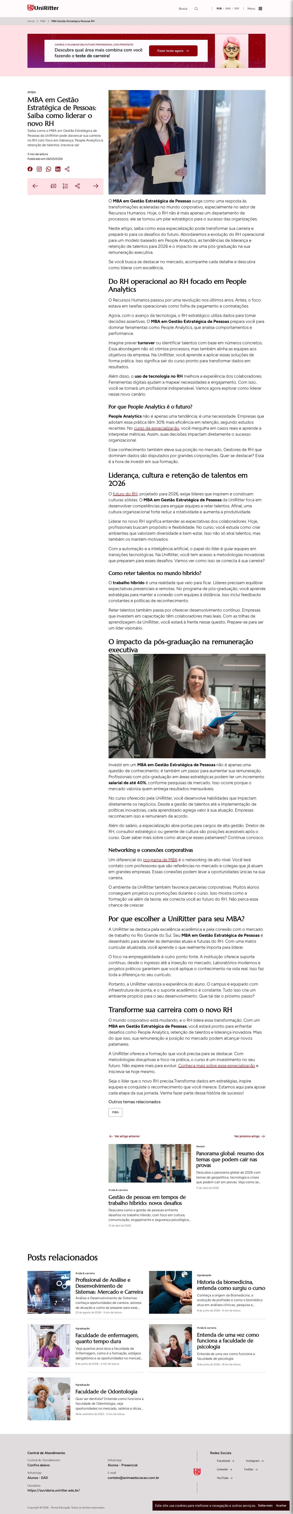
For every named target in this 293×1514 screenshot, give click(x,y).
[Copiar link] (67, 169)
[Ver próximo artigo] (96, 186)
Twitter (249, 1469)
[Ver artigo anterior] (35, 186)
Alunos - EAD (37, 1478)
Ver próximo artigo (247, 1136)
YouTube (222, 1478)
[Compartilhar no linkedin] (57, 169)
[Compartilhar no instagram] (39, 169)
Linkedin (222, 1469)
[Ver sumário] (65, 186)
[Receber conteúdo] (53, 186)
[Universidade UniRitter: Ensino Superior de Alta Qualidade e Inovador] (43, 8)
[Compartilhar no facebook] (30, 169)
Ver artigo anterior (127, 1136)
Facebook (223, 1461)
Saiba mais (265, 1505)
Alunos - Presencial (122, 1465)
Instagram (253, 1461)
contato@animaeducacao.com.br (133, 1478)
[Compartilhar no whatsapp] (48, 169)
